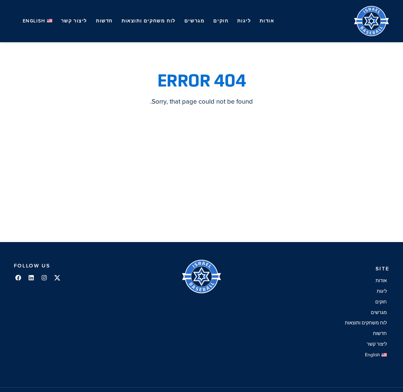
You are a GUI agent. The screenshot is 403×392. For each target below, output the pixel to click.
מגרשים (194, 20)
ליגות (244, 20)
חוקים (220, 20)
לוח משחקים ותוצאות (149, 20)
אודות (267, 20)
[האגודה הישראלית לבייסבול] (371, 21)
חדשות (104, 20)
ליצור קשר (74, 20)
